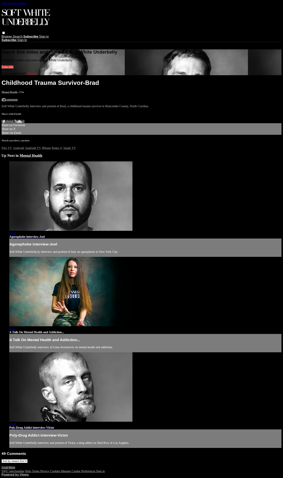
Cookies (55, 471)
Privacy (45, 471)
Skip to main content (14, 3)
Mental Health (10, 92)
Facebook (8, 121)
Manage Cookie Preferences (78, 471)
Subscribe (7, 66)
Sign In (22, 40)
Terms (36, 471)
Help (28, 471)
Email (20, 121)
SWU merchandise (13, 471)
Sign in (44, 36)
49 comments (10, 99)
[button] (3, 33)
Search (18, 36)
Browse (7, 36)
